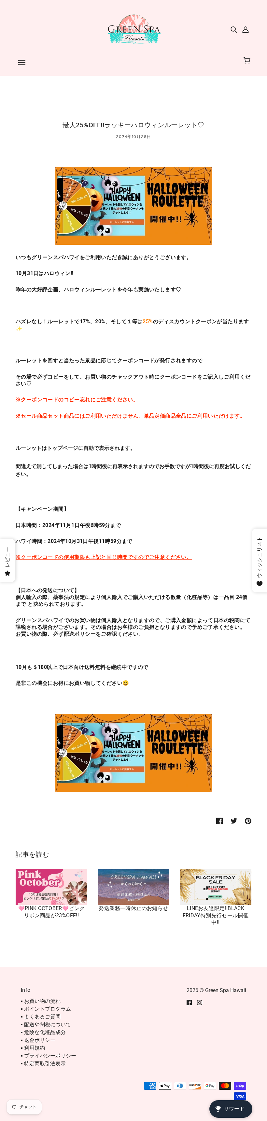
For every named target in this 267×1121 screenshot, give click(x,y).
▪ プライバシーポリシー (48, 1056)
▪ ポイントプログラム (46, 1009)
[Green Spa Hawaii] (133, 29)
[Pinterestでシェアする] (248, 820)
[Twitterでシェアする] (234, 820)
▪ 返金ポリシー (38, 1040)
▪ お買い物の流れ (41, 1001)
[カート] (248, 61)
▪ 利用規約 (33, 1048)
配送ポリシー (80, 634)
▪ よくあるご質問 (41, 1017)
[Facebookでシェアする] (219, 820)
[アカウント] (245, 29)
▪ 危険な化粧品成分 (43, 1032)
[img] (234, 29)
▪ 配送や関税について (46, 1024)
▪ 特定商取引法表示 (43, 1063)
